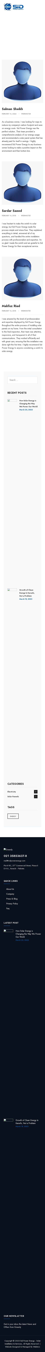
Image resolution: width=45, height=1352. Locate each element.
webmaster (26, 114)
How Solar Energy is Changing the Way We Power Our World (28, 403)
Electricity (12, 791)
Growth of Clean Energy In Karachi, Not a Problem (26, 593)
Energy (13, 816)
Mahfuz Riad (11, 306)
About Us (10, 889)
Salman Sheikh (12, 109)
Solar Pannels (13, 796)
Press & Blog (12, 898)
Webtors (36, 1346)
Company (10, 894)
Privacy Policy (12, 903)
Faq (7, 908)
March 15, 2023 (25, 599)
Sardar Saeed (12, 210)
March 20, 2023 (26, 409)
